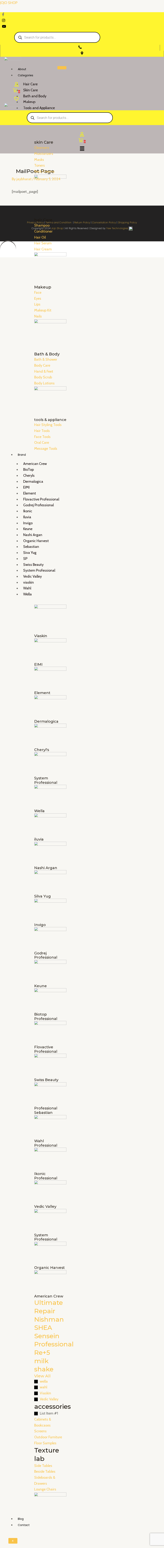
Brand (22, 455)
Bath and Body (34, 96)
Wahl (27, 588)
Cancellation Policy (104, 222)
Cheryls (29, 475)
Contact (24, 1525)
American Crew (35, 464)
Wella (27, 594)
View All (42, 1376)
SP (25, 558)
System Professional (39, 570)
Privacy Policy (35, 222)
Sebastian (31, 546)
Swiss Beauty (33, 564)
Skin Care (30, 90)
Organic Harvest (36, 541)
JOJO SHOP (8, 3)
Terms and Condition (59, 222)
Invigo (28, 523)
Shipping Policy (127, 222)
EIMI (26, 487)
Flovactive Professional (41, 499)
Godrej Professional (38, 505)
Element (29, 493)
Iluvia (27, 517)
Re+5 (42, 1352)
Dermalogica (33, 481)
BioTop (28, 469)
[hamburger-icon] (61, 67)
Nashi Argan (32, 535)
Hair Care (30, 84)
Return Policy (82, 222)
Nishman (49, 1319)
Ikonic (27, 511)
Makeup (29, 102)
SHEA (43, 1327)
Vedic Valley (32, 576)
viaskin (28, 582)
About (22, 69)
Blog (21, 1519)
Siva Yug (29, 552)
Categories (25, 75)
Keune (27, 529)
